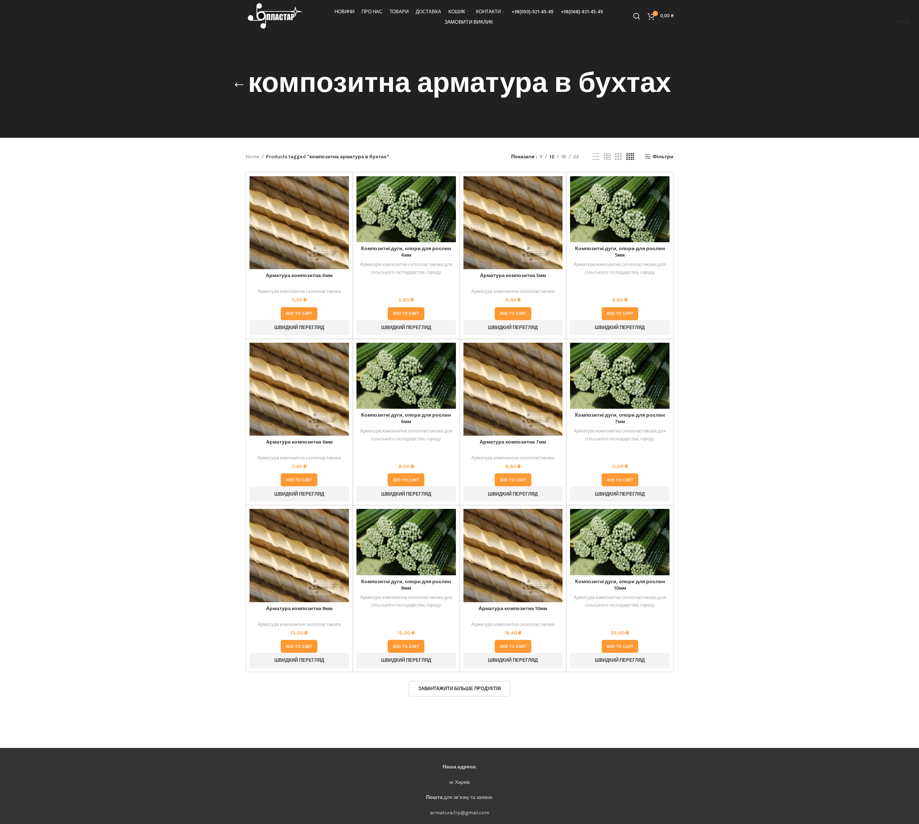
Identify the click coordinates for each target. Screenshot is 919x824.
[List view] (595, 156)
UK (906, 22)
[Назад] (239, 85)
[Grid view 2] (607, 156)
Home (253, 157)
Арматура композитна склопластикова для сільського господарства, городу (406, 268)
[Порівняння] (344, 188)
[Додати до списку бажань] (344, 220)
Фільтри (663, 156)
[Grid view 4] (630, 156)
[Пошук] (637, 16)
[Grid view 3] (618, 156)
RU (899, 22)
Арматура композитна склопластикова (299, 291)
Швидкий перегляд (344, 204)
